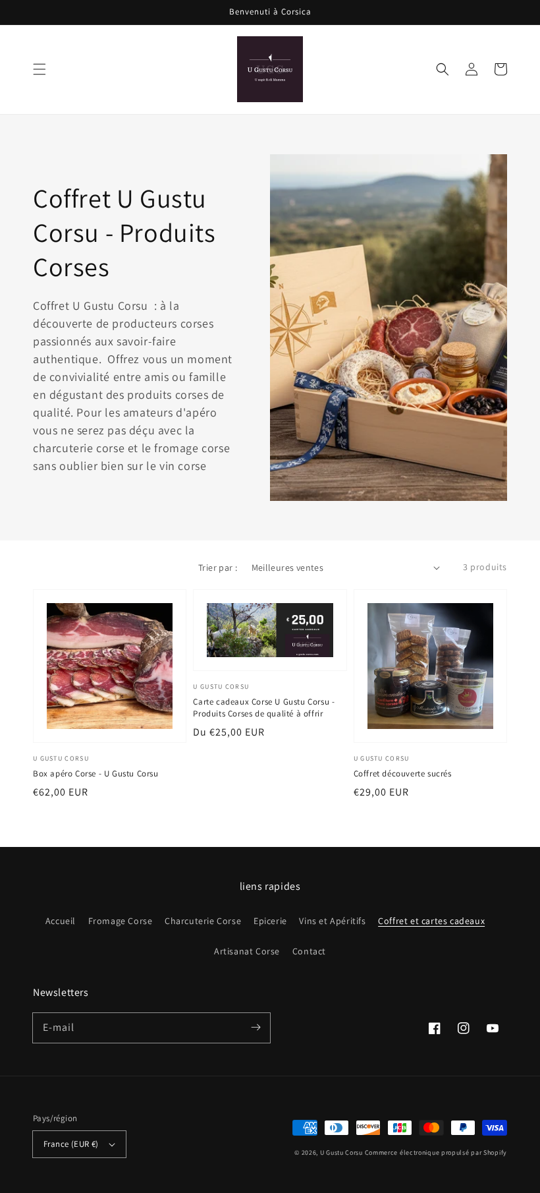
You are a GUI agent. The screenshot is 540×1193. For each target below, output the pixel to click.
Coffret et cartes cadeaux (431, 921)
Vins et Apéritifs (332, 921)
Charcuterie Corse (203, 921)
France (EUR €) (71, 1143)
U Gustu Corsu (341, 1152)
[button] (39, 69)
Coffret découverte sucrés (403, 773)
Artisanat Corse (247, 951)
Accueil (60, 921)
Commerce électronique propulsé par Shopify (436, 1152)
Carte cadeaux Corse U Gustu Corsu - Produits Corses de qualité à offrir (264, 707)
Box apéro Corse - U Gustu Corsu (96, 773)
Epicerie (270, 921)
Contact (309, 951)
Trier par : (217, 567)
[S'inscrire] (255, 1027)
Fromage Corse (120, 921)
